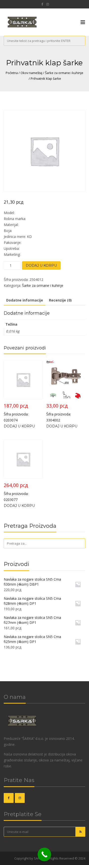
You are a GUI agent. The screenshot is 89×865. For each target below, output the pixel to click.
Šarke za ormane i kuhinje (64, 73)
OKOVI (9, 858)
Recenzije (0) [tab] (60, 300)
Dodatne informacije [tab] (24, 300)
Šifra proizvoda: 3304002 (58, 412)
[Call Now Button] (44, 854)
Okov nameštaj (31, 73)
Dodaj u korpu (41, 265)
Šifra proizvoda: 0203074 (16, 412)
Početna (12, 73)
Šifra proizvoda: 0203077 (16, 492)
